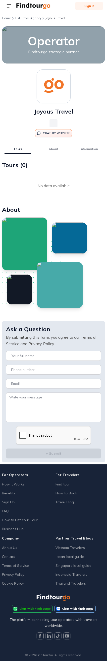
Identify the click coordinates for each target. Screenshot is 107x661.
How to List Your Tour (20, 520)
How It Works (13, 484)
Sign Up (8, 502)
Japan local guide (69, 556)
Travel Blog (64, 502)
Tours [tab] (17, 149)
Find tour (62, 484)
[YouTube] (66, 636)
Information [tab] (89, 149)
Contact (8, 556)
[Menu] (9, 6)
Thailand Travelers (70, 583)
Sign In (89, 6)
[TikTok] (57, 636)
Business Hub (13, 529)
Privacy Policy (13, 574)
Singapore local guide (73, 565)
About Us (9, 547)
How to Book (66, 493)
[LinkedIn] (49, 636)
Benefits (8, 493)
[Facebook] (40, 636)
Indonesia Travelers (71, 574)
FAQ (5, 511)
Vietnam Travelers (70, 547)
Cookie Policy (13, 583)
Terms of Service (15, 565)
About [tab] (53, 149)
